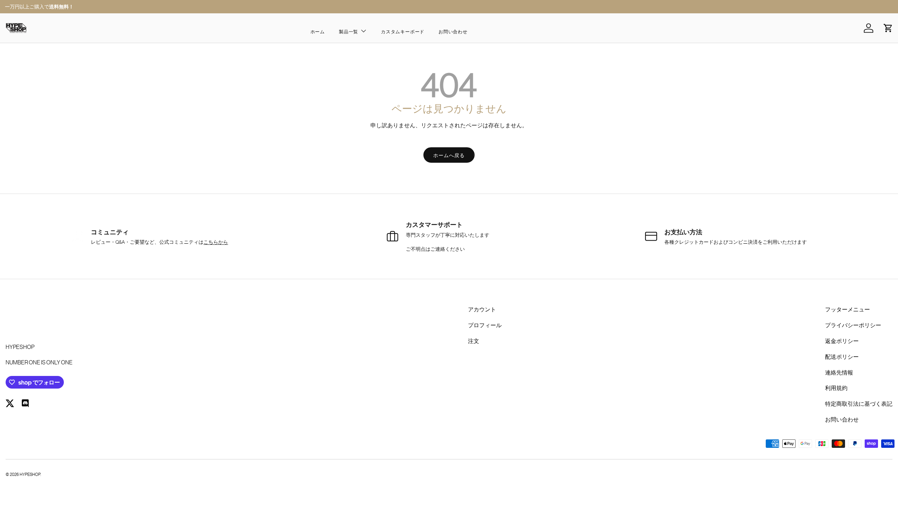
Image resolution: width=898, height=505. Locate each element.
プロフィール (485, 325)
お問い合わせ (453, 31)
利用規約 (836, 387)
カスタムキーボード (402, 31)
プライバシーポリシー (853, 325)
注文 (473, 340)
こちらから (215, 241)
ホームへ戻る (448, 155)
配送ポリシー (842, 356)
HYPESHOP (30, 474)
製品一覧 (348, 31)
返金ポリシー (842, 340)
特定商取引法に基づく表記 (858, 403)
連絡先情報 (839, 372)
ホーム (317, 31)
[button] (888, 28)
